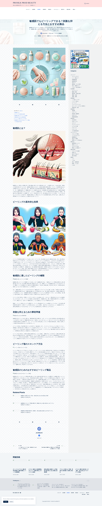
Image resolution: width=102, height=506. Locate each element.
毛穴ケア (74, 82)
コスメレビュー (56, 9)
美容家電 (44, 9)
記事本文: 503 (39, 438)
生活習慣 (33, 9)
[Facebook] (19, 104)
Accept (5, 501)
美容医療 (38, 9)
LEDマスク (74, 115)
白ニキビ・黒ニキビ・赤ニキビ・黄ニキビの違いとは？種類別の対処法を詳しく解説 (61, 486)
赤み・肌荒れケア (76, 85)
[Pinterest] (45, 104)
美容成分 (49, 9)
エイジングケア (75, 76)
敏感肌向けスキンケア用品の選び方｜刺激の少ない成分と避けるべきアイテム (37, 403)
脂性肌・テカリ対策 (76, 84)
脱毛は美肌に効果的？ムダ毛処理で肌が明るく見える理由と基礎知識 (50, 471)
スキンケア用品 (75, 134)
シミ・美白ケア (75, 78)
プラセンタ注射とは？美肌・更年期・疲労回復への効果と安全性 (66, 471)
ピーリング (56, 33)
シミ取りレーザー (76, 99)
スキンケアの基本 (76, 151)
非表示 (21, 110)
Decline (11, 501)
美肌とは (74, 152)
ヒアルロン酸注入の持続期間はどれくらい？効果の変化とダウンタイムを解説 (35, 471)
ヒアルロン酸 (75, 126)
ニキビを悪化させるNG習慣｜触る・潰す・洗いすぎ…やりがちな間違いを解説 (80, 486)
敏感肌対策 (74, 81)
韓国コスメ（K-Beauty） (77, 140)
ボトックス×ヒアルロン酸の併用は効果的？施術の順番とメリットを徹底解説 (19, 471)
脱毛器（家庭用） (76, 113)
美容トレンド (75, 144)
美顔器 (73, 110)
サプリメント (75, 90)
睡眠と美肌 (74, 92)
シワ (73, 158)
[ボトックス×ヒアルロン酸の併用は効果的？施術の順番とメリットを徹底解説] (20, 463)
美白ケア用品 (75, 138)
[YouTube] (20, 492)
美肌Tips (62, 9)
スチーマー (74, 112)
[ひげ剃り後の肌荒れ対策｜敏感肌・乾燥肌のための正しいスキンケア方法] (14, 486)
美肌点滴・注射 (75, 107)
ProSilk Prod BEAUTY (24, 3)
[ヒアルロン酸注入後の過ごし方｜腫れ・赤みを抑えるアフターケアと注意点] (82, 463)
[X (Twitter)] (32, 104)
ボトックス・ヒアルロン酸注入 (78, 106)
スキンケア (28, 9)
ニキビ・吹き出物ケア (77, 87)
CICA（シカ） (75, 121)
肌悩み (74, 9)
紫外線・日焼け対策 (76, 93)
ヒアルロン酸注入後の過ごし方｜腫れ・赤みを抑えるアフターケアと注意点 (81, 471)
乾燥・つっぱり (75, 163)
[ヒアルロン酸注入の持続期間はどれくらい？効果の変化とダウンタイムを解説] (35, 463)
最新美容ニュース (76, 143)
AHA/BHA (74, 120)
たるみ (73, 165)
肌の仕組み (74, 155)
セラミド (74, 123)
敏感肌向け (74, 137)
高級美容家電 (75, 116)
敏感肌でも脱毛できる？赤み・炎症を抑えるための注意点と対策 (34, 395)
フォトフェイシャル (76, 104)
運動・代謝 (74, 95)
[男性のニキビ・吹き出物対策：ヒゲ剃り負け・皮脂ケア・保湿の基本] (34, 486)
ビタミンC (74, 127)
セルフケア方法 (75, 146)
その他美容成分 (75, 130)
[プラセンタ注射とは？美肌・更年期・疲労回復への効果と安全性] (66, 463)
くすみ (73, 160)
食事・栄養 (74, 96)
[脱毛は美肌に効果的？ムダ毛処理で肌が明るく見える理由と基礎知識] (51, 463)
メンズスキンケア (76, 135)
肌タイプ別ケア (75, 154)
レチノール (74, 129)
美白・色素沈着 (75, 162)
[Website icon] (39, 435)
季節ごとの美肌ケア (76, 148)
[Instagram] (16, 492)
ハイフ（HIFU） (75, 101)
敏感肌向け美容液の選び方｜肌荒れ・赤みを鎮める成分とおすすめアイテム (37, 410)
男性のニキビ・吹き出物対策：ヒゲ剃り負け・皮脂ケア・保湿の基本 (43, 486)
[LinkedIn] (58, 104)
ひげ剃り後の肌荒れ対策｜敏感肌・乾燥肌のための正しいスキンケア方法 (24, 486)
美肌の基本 (68, 9)
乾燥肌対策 (74, 79)
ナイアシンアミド (76, 124)
